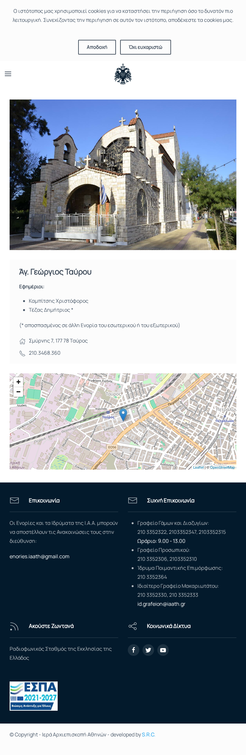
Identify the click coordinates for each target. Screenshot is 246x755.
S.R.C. (148, 734)
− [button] (18, 392)
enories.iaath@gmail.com (40, 556)
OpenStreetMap (222, 467)
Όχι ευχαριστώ (145, 47)
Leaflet (198, 467)
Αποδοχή (97, 47)
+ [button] (18, 382)
